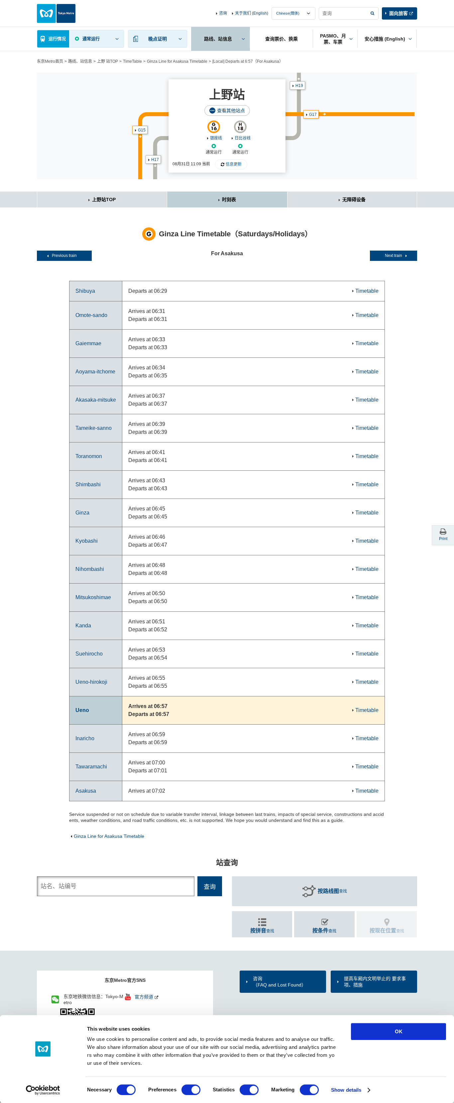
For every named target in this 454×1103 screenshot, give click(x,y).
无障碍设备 (354, 199)
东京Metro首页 (50, 61)
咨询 (223, 13)
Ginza (82, 512)
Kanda (83, 625)
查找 (332, 891)
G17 (313, 114)
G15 (142, 130)
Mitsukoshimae (93, 597)
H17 (155, 159)
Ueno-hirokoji (91, 682)
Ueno (82, 710)
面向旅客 (398, 13)
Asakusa (85, 791)
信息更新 (234, 164)
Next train (393, 255)
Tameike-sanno (93, 428)
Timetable (367, 291)
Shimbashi (88, 484)
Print (443, 538)
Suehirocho (89, 654)
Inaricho (84, 738)
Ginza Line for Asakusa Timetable (177, 61)
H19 (299, 85)
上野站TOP (104, 199)
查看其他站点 (231, 110)
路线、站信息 (80, 61)
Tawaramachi (91, 766)
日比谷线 (243, 138)
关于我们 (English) (251, 13)
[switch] (190, 1089)
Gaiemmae (88, 343)
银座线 (216, 138)
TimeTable (132, 61)
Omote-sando (91, 315)
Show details (346, 1090)
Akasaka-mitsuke (95, 400)
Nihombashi (89, 569)
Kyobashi (86, 541)
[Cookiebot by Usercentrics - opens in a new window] (43, 1090)
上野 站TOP (107, 61)
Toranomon (88, 456)
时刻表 (229, 199)
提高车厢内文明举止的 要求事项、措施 (375, 981)
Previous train (64, 255)
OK (398, 1031)
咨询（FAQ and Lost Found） (279, 981)
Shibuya (85, 291)
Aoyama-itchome (95, 371)
